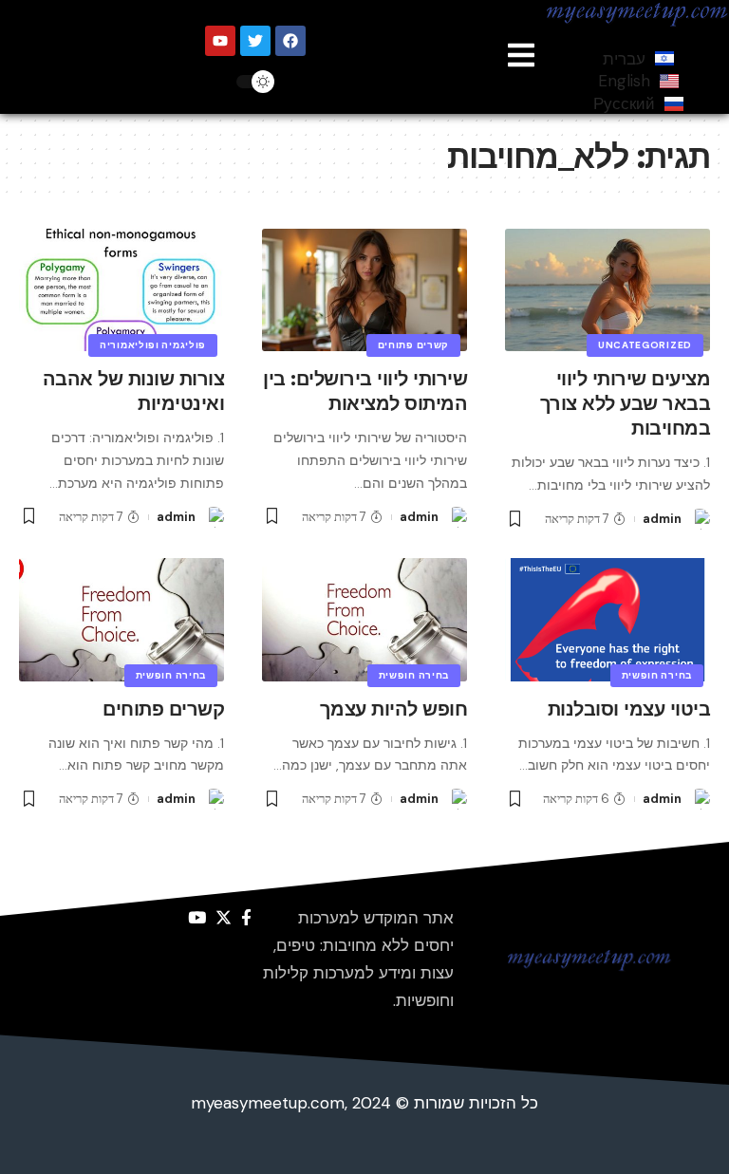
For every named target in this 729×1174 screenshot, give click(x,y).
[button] (521, 56)
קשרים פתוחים (413, 345)
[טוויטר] (223, 918)
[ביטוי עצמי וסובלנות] (607, 619)
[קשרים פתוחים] (121, 619)
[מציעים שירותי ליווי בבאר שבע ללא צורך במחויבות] (607, 290)
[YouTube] (197, 918)
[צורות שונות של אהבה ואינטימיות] (121, 290)
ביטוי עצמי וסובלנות (629, 709)
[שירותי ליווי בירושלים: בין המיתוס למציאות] (364, 290)
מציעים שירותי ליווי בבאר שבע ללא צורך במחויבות (625, 403)
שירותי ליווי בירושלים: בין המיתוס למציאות (365, 391)
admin (662, 519)
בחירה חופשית (657, 675)
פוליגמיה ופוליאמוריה (153, 345)
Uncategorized (645, 345)
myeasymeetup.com (268, 1102)
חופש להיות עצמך (394, 709)
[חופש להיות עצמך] (364, 619)
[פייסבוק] (246, 918)
